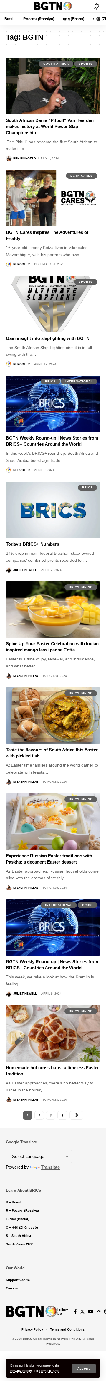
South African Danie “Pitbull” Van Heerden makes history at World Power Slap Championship (50, 126)
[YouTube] (91, 1311)
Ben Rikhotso (24, 158)
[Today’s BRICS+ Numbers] (53, 510)
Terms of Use (49, 1371)
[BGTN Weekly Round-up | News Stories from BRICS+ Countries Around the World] (53, 404)
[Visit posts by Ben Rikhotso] (9, 158)
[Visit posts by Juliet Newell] (9, 570)
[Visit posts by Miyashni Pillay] (9, 676)
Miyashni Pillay (26, 675)
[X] (82, 1311)
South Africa (56, 63)
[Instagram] (98, 1311)
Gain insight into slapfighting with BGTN (48, 338)
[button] (84, 1368)
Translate (50, 1166)
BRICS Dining (81, 587)
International (79, 381)
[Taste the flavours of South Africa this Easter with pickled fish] (53, 715)
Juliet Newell (25, 569)
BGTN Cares (81, 175)
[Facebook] (75, 1311)
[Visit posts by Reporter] (9, 264)
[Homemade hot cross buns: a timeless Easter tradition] (53, 1033)
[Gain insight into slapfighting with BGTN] (53, 304)
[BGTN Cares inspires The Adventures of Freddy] (53, 198)
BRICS (50, 381)
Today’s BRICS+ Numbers (32, 543)
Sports (86, 63)
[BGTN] (53, 6)
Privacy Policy (21, 1371)
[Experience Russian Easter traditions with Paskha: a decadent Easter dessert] (53, 821)
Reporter (21, 264)
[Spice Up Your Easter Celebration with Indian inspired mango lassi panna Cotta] (53, 609)
